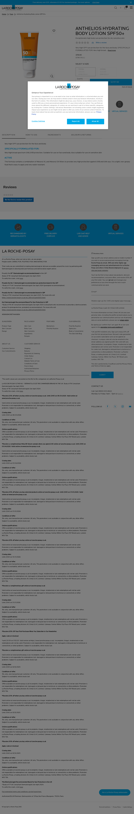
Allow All (95, 121)
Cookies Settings (38, 121)
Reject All (76, 121)
